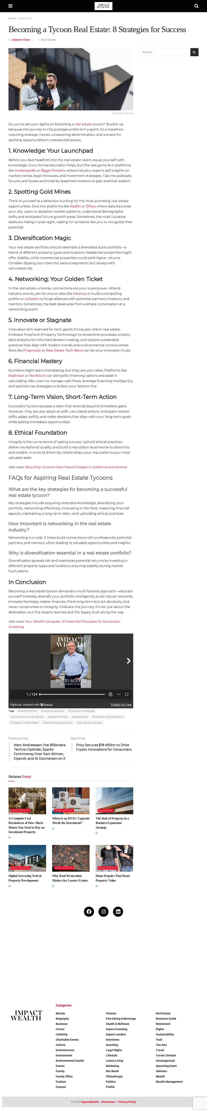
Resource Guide (166, 1018)
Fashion (61, 1081)
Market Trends (57, 716)
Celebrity (62, 1034)
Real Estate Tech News (64, 350)
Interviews (112, 1039)
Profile (110, 1087)
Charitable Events (67, 1039)
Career (60, 1029)
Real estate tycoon (89, 722)
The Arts (161, 1045)
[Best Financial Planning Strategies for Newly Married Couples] (19, 944)
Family (60, 1071)
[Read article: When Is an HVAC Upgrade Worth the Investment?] (71, 800)
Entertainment (65, 1050)
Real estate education (57, 722)
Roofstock (37, 376)
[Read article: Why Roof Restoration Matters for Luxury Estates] (71, 858)
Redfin (75, 206)
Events (60, 1066)
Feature (61, 1087)
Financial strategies (82, 710)
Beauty (60, 1013)
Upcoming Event (166, 1066)
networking (80, 716)
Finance (111, 1013)
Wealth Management (169, 1081)
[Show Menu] (10, 6)
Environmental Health (70, 1060)
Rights (160, 1029)
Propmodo (32, 350)
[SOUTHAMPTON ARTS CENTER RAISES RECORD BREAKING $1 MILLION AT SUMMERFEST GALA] (188, 944)
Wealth (160, 1076)
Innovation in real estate (27, 716)
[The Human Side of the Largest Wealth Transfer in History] (87, 978)
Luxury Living (114, 1060)
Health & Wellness (117, 1023)
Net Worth (112, 1071)
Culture (60, 1045)
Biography (62, 1018)
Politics (111, 1081)
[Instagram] (103, 912)
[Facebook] (89, 912)
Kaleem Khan (21, 39)
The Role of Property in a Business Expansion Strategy (112, 823)
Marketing (112, 1066)
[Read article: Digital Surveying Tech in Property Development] (27, 858)
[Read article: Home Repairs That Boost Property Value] (114, 858)
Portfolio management (108, 716)
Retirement (163, 1023)
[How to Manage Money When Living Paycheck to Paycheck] (154, 944)
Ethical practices (52, 710)
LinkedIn (32, 299)
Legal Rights (114, 1050)
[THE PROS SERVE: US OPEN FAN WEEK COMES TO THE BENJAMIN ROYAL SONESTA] (53, 978)
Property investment (25, 722)
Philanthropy (114, 1076)
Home (12, 18)
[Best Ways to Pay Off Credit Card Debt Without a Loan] (53, 944)
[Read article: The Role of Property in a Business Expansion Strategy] (114, 800)
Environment (64, 1055)
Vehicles (161, 1071)
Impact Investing (116, 1029)
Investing (112, 1045)
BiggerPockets (53, 170)
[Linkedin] (118, 912)
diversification (27, 710)
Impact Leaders (116, 1034)
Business (105, 810)
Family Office (64, 1076)
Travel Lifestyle (166, 1055)
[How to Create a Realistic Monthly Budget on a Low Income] (87, 944)
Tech (159, 1039)
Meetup (80, 294)
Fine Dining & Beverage (121, 1018)
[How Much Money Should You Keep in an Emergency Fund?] (120, 944)
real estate (83, 124)
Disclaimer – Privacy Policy (118, 1102)
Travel (160, 1050)
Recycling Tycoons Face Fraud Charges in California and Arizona (76, 467)
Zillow (90, 206)
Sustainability (165, 1034)
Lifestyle (111, 1055)
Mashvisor (16, 376)
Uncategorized (165, 1060)
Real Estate (25, 18)
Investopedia (25, 170)
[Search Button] (196, 6)
